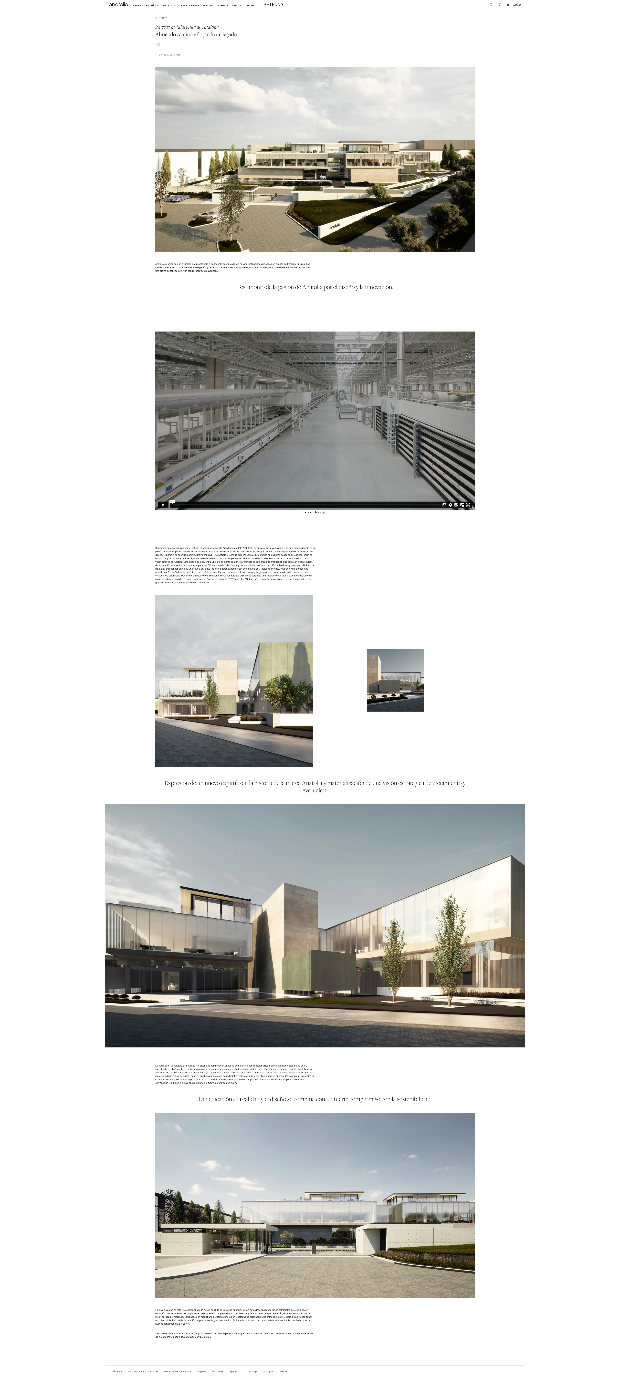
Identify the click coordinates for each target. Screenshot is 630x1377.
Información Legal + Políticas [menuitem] (143, 1371)
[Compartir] (157, 44)
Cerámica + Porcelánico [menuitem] (145, 5)
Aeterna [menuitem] (283, 1371)
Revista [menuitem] (250, 5)
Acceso (517, 4)
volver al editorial (169, 54)
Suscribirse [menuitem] (217, 1371)
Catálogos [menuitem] (267, 1371)
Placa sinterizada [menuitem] (190, 5)
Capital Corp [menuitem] (250, 1371)
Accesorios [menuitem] (222, 5)
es (507, 4)
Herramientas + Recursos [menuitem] (177, 1371)
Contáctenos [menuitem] (115, 1371)
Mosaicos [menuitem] (208, 5)
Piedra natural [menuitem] (169, 5)
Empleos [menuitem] (201, 1371)
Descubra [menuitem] (237, 5)
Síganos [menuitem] (233, 1371)
